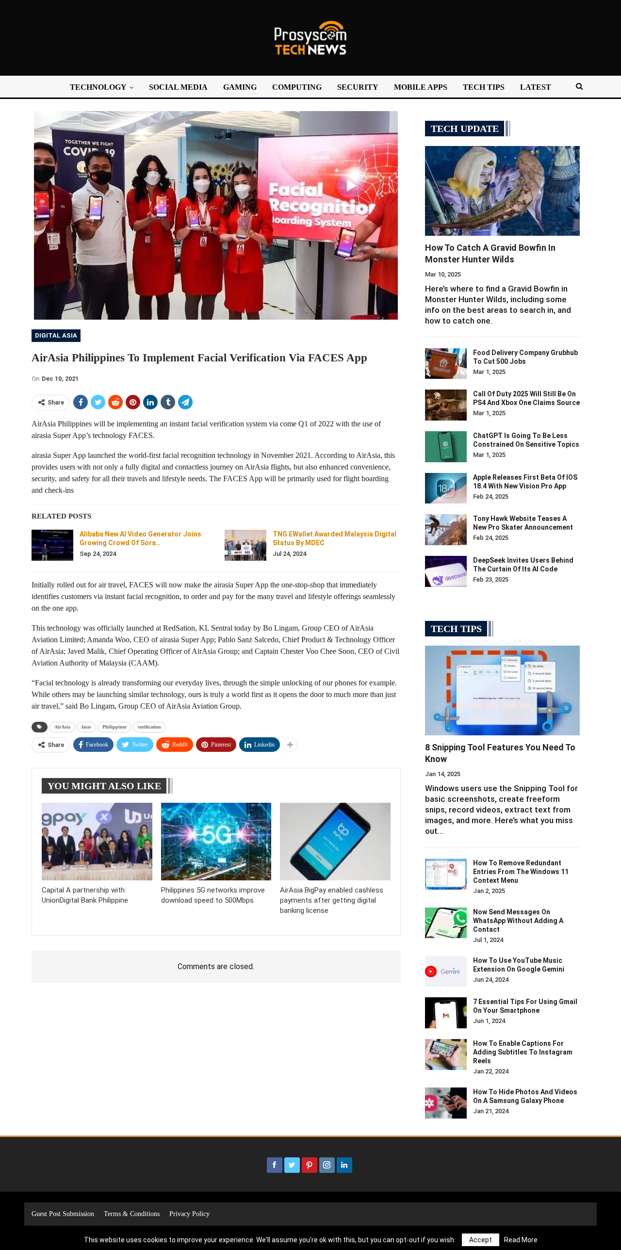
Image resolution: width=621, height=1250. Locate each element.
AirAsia (62, 727)
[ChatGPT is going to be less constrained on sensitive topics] (446, 446)
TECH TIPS (484, 87)
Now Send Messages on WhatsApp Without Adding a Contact (518, 920)
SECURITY (357, 87)
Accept (480, 1240)
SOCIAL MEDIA (178, 87)
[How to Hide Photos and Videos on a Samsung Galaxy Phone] (446, 1103)
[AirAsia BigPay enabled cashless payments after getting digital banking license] (335, 841)
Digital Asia (56, 335)
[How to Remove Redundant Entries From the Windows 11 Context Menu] (446, 874)
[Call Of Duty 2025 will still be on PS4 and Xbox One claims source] (446, 405)
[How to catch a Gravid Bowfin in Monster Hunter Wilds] (502, 191)
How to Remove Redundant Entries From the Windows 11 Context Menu (521, 871)
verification (149, 727)
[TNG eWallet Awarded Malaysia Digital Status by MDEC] (245, 545)
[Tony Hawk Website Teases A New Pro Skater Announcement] (446, 529)
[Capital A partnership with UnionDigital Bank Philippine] (97, 841)
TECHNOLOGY (98, 87)
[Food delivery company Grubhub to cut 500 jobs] (446, 363)
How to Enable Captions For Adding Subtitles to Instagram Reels (522, 1052)
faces (86, 727)
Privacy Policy (189, 1214)
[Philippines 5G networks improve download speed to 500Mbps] (216, 841)
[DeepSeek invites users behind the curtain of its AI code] (446, 571)
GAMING (240, 87)
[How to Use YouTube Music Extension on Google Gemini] (446, 971)
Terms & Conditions (132, 1214)
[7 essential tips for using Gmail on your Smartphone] (446, 1012)
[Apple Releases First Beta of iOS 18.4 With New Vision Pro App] (446, 488)
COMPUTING (297, 87)
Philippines (114, 727)
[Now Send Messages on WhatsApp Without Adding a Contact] (446, 923)
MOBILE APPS (420, 87)
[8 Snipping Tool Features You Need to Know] (502, 690)
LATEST (535, 87)
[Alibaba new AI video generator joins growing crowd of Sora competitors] (52, 545)
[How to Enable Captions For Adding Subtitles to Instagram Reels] (446, 1054)
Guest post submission (63, 1214)
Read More (521, 1239)
